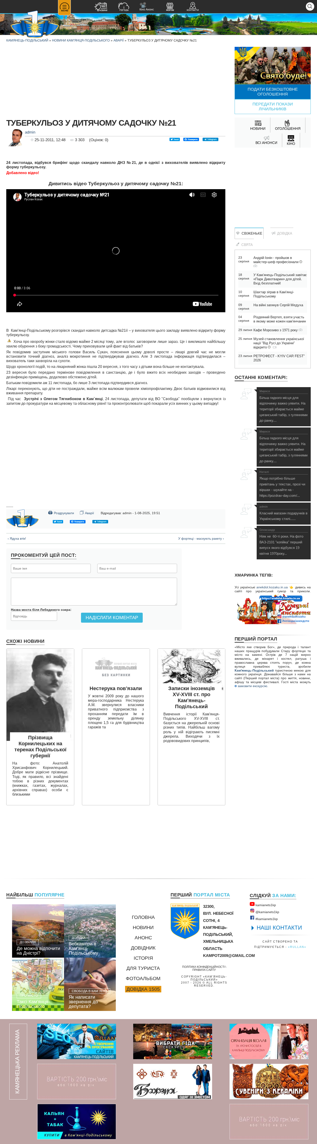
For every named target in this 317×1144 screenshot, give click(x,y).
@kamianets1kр (267, 912)
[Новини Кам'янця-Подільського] (100, 7)
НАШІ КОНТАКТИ (279, 927)
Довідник (143, 947)
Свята (246, 245)
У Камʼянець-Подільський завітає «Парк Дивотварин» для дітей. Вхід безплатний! (280, 279)
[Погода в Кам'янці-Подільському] (123, 7)
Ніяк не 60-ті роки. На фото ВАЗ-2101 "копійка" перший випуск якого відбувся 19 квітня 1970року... (281, 542)
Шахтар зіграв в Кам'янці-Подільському (273, 294)
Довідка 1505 (143, 989)
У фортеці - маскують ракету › (201, 538)
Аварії (118, 40)
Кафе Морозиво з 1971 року (276, 330)
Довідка (283, 233)
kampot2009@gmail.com (229, 955)
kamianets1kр (265, 905)
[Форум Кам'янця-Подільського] (170, 7)
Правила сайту (204, 969)
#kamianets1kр (266, 919)
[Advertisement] (115, 79)
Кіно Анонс (146, 6)
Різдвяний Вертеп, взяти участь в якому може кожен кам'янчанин (279, 319)
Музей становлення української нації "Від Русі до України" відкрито (278, 343)
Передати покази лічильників (272, 106)
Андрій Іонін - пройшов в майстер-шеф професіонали (276, 260)
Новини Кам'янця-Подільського (81, 40)
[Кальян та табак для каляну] (76, 1121)
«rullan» (297, 946)
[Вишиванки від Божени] (172, 1081)
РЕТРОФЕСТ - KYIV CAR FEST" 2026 (279, 358)
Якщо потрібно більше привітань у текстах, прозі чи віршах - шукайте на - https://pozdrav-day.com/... (282, 484)
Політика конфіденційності (203, 966)
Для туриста (143, 968)
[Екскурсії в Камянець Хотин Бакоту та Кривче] (172, 1041)
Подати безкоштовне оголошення (273, 91)
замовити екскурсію (252, 686)
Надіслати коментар (112, 617)
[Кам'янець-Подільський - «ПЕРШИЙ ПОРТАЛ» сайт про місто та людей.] (34, 24)
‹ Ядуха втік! (17, 538)
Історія (143, 958)
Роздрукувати (61, 512)
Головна (143, 917)
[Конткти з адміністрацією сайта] (192, 7)
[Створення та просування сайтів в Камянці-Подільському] (76, 1041)
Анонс (143, 937)
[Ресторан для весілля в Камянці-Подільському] (269, 1041)
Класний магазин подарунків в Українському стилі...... (283, 513)
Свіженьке (251, 233)
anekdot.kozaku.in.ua (272, 587)
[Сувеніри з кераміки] (269, 1081)
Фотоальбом (143, 978)
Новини (143, 927)
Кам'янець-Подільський (254, 670)
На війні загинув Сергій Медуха (278, 305)
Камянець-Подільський (27, 40)
